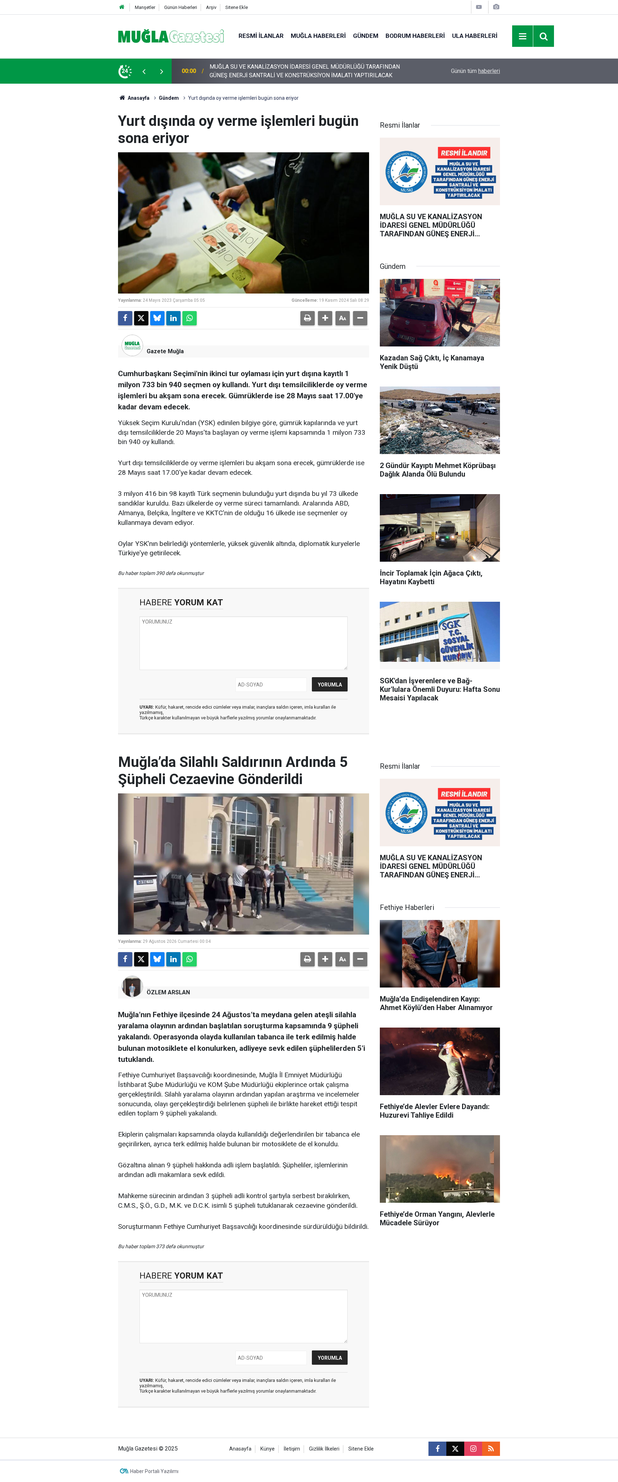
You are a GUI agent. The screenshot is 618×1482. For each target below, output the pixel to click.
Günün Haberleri (180, 7)
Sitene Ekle (236, 7)
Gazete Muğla (165, 351)
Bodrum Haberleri (415, 35)
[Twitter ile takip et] (455, 1449)
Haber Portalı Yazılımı (154, 1471)
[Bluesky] (157, 318)
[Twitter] (141, 318)
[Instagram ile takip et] (473, 1449)
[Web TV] (479, 7)
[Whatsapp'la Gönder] (189, 318)
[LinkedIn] (173, 318)
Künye (267, 1449)
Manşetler (145, 7)
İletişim (292, 1449)
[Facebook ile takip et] (437, 1449)
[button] (325, 318)
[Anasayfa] (122, 7)
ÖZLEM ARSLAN (168, 992)
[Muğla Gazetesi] (171, 35)
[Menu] (522, 36)
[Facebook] (125, 318)
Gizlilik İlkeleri (324, 1449)
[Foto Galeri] (496, 7)
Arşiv (211, 7)
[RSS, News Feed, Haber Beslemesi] (491, 1449)
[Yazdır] (307, 318)
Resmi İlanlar (261, 35)
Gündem (365, 35)
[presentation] (144, 71)
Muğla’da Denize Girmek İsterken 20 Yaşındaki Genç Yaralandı (286, 71)
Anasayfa (138, 98)
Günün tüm (475, 71)
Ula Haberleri (474, 35)
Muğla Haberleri (318, 35)
